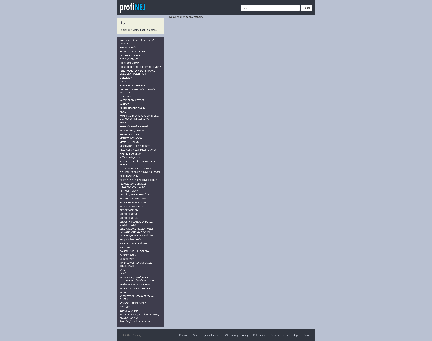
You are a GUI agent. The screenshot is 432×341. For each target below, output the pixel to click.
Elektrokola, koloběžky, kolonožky (140, 67)
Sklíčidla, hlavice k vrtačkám (136, 235)
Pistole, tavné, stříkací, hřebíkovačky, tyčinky (133, 185)
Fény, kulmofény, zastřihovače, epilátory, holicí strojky (137, 72)
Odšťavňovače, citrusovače (135, 168)
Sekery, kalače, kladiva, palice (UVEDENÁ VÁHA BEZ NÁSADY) (136, 230)
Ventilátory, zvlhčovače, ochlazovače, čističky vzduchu (137, 279)
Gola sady (126, 77)
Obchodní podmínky (236, 335)
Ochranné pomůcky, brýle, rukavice (140, 172)
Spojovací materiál (130, 239)
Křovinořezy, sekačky (132, 130)
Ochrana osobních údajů (285, 335)
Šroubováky (127, 259)
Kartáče (124, 104)
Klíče (123, 111)
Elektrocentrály (129, 63)
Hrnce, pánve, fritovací (133, 85)
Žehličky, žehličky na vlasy (135, 321)
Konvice (124, 122)
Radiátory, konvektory (133, 202)
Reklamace (259, 335)
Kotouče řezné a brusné (134, 126)
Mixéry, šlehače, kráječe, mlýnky (138, 149)
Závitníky (125, 307)
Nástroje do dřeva (130, 153)
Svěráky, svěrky (128, 255)
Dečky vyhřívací (129, 59)
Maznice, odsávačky (131, 138)
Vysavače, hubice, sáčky (133, 303)
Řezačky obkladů (129, 210)
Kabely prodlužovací (132, 100)
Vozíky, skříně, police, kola (135, 284)
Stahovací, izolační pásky (134, 243)
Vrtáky (124, 292)
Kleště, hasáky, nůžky (132, 108)
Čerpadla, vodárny (130, 55)
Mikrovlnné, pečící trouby (135, 146)
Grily (123, 81)
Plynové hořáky (129, 190)
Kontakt (183, 335)
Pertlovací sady (129, 176)
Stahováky (126, 247)
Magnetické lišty (129, 134)
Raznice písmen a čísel (132, 206)
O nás (196, 335)
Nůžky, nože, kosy (130, 157)
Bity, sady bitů (128, 47)
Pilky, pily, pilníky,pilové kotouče (139, 180)
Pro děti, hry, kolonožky (134, 194)
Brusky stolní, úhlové (132, 51)
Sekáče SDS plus (129, 218)
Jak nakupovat (212, 335)
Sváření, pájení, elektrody (134, 251)
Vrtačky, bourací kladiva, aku (136, 288)
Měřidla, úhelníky (130, 142)
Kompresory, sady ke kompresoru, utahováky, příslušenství (139, 117)
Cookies (308, 335)
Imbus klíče (126, 96)
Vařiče (123, 273)
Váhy (122, 269)
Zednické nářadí (129, 310)
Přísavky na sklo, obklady (134, 198)
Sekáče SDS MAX (128, 214)
